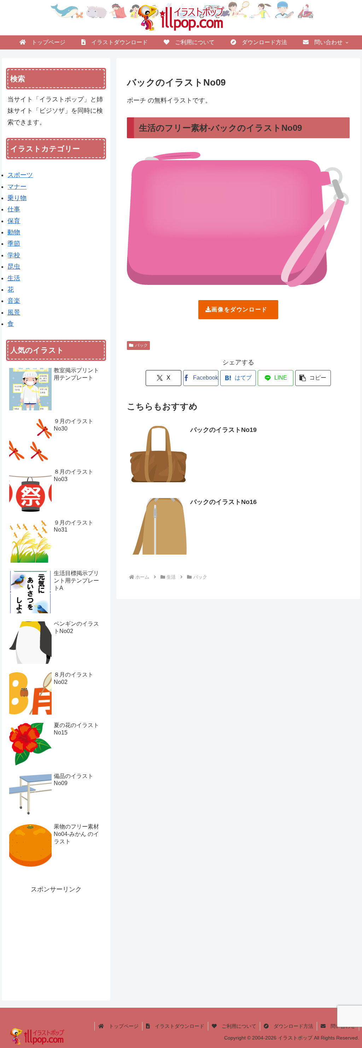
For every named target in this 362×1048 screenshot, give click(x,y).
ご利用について (236, 1026)
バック (141, 345)
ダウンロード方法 (291, 1026)
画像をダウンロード (239, 309)
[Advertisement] (56, 939)
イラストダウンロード (177, 1026)
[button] (313, 378)
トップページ (121, 1026)
